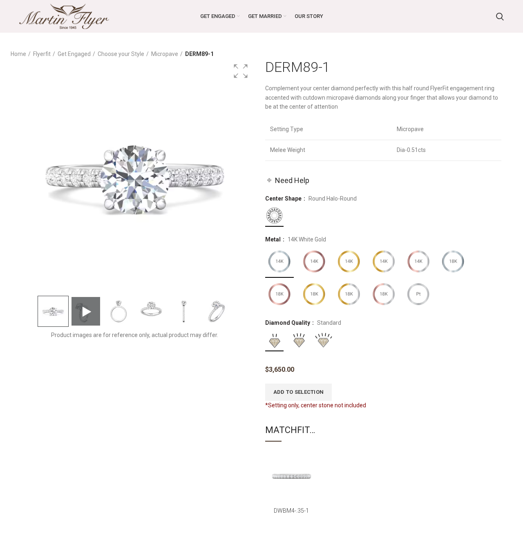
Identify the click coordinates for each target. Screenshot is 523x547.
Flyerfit (42, 54)
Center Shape (284, 198)
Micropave (164, 54)
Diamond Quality (288, 323)
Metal (273, 239)
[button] (240, 71)
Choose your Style (121, 54)
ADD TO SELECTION (298, 392)
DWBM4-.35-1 (291, 510)
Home (18, 54)
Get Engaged (74, 54)
